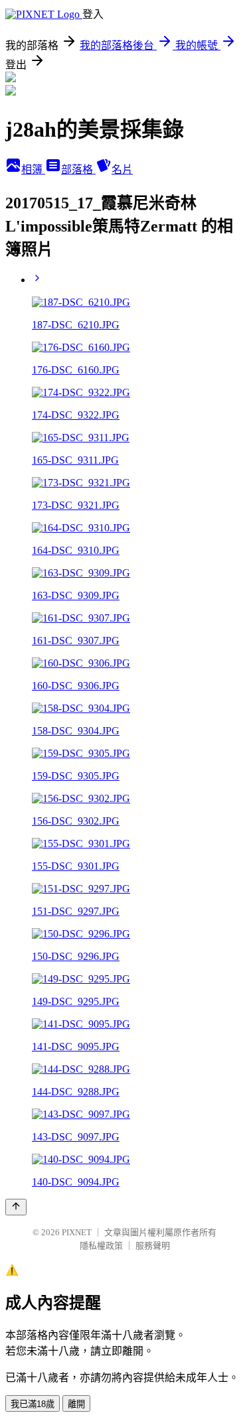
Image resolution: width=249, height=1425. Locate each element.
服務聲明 (152, 1246)
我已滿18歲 (32, 1404)
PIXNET (77, 1232)
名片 (122, 169)
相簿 (33, 169)
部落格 (78, 169)
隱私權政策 (101, 1246)
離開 (76, 1404)
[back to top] (16, 1207)
